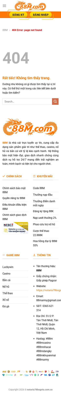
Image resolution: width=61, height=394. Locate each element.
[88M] (30, 6)
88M (5, 30)
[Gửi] (55, 101)
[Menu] (4, 6)
